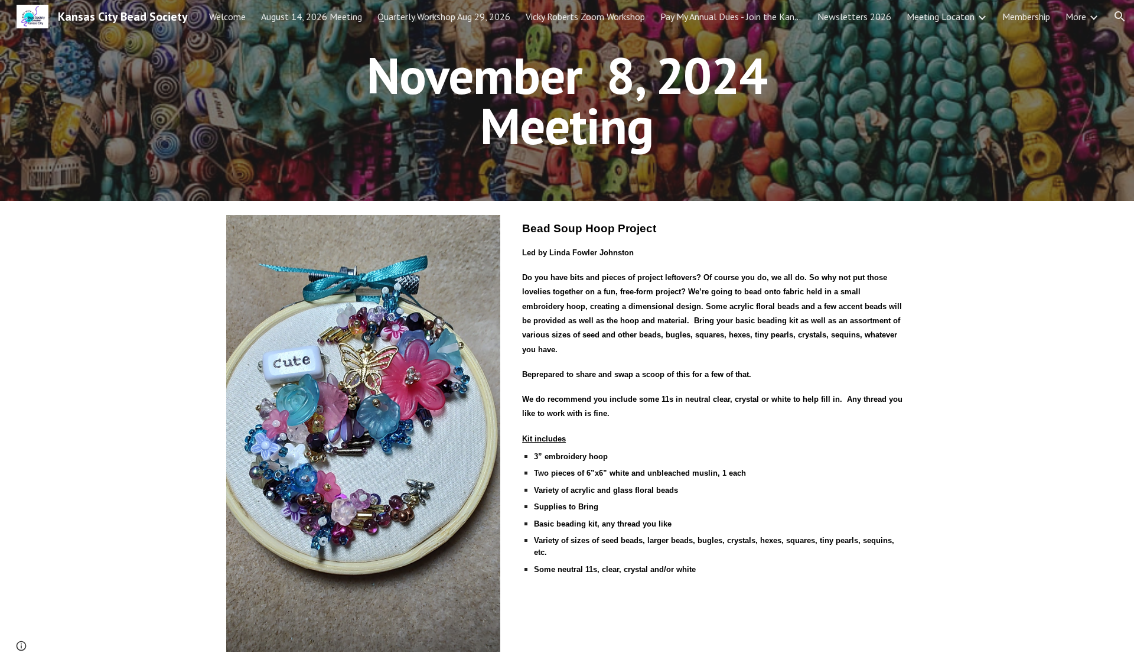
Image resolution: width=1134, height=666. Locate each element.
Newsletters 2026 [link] (854, 16)
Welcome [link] (227, 16)
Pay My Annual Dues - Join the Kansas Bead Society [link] (731, 16)
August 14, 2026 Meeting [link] (311, 16)
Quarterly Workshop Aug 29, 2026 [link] (443, 16)
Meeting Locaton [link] (941, 16)
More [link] (1075, 16)
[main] (567, 101)
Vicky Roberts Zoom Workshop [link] (585, 16)
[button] (1120, 16)
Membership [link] (1026, 16)
